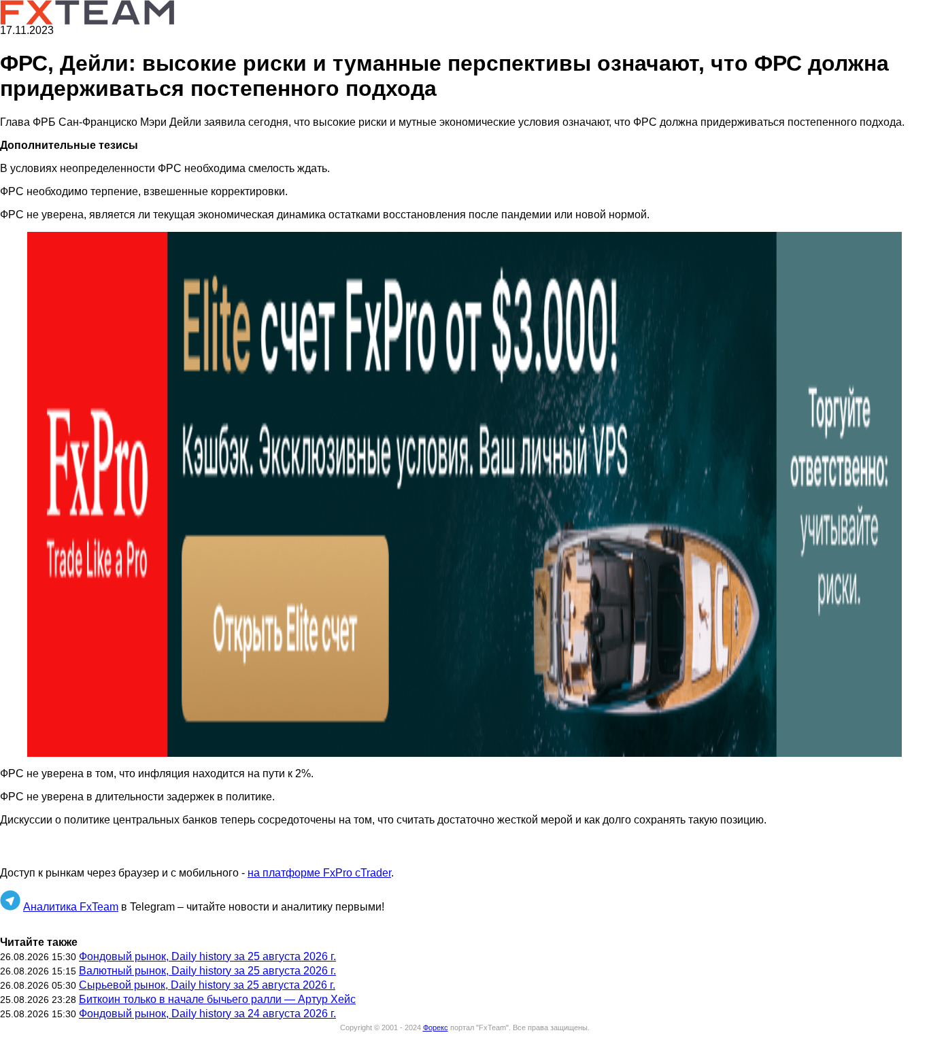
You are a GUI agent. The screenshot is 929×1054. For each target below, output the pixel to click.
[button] (464, 494)
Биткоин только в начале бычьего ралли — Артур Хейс (217, 999)
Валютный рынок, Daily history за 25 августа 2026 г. (207, 970)
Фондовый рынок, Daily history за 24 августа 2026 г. (207, 1013)
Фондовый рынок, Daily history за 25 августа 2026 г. (207, 956)
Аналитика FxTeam (70, 907)
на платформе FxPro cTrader (319, 873)
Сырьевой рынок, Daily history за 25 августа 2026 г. (207, 985)
